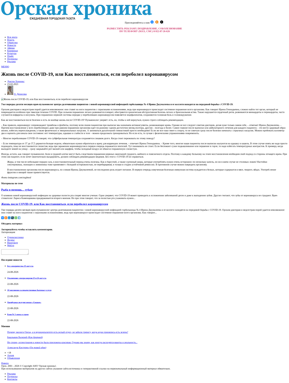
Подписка (12, 59)
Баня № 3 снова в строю (18, 314)
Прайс (10, 56)
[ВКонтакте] (2, 217)
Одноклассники (15, 237)
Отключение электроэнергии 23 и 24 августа (26, 278)
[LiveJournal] (12, 217)
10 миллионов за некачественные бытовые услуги (29, 290)
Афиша (11, 48)
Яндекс (11, 240)
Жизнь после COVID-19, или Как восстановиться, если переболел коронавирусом (54, 204)
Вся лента (12, 37)
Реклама (11, 61)
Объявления (13, 358)
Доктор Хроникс (16, 81)
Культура (11, 53)
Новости (11, 45)
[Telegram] (19, 217)
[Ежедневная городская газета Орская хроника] (76, 19)
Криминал (12, 50)
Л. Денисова (20, 94)
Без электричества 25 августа (20, 266)
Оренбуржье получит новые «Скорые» (24, 302)
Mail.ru (10, 245)
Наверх (5, 363)
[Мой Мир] (9, 217)
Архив (10, 355)
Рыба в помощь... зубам (17, 189)
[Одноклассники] (6, 217)
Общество (12, 42)
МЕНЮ (5, 66)
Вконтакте (12, 242)
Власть (10, 40)
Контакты (12, 379)
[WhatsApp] (15, 217)
